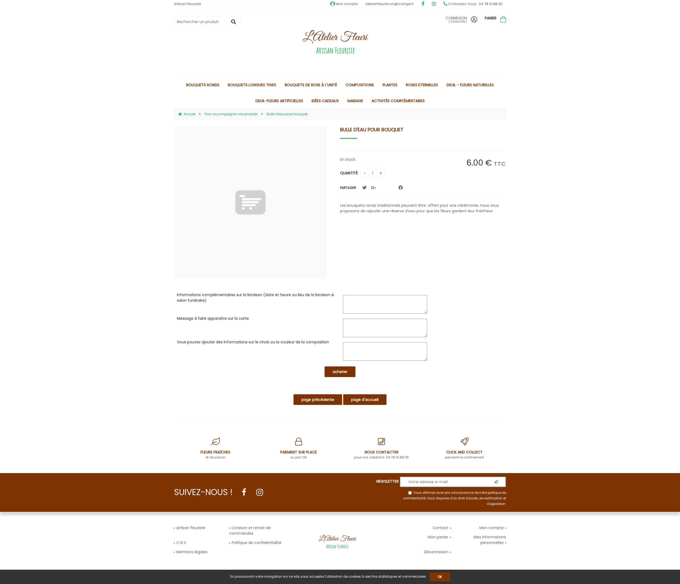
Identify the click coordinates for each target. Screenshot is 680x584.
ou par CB (298, 454)
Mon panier (438, 537)
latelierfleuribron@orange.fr (390, 3)
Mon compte (346, 3)
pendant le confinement (464, 454)
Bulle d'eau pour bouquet (371, 129)
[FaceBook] (401, 188)
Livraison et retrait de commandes (250, 530)
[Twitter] (364, 188)
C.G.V (181, 542)
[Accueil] (340, 43)
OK (440, 576)
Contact (440, 527)
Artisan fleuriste (190, 527)
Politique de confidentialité (256, 542)
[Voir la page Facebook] (244, 492)
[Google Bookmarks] (373, 188)
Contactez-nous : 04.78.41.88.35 (475, 3)
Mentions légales (191, 552)
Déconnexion (436, 552)
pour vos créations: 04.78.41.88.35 (381, 454)
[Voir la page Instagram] (259, 492)
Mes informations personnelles (490, 539)
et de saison (215, 454)
